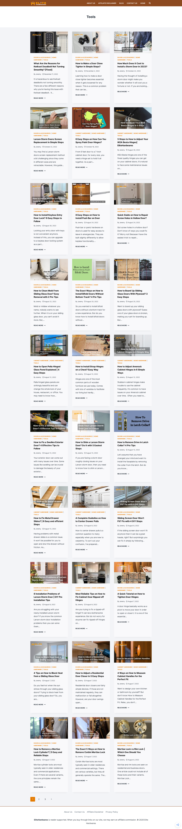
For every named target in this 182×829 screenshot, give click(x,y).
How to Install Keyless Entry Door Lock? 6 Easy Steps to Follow (48, 218)
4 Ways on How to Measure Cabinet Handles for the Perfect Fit (131, 676)
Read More (40, 98)
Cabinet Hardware (83, 133)
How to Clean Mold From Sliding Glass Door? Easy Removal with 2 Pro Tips (46, 293)
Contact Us (132, 3)
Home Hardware (98, 133)
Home (142, 3)
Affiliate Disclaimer (107, 3)
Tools (45, 60)
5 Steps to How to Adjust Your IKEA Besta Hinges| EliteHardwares (132, 142)
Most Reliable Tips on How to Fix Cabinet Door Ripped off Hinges (90, 597)
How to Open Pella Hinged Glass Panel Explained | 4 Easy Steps (47, 369)
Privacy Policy (112, 812)
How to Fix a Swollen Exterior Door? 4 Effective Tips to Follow (48, 445)
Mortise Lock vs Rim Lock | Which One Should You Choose (131, 752)
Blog (121, 3)
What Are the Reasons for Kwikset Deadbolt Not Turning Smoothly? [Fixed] (49, 66)
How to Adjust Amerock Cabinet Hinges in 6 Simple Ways (131, 369)
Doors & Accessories (42, 57)
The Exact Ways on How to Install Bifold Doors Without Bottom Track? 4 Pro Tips (90, 293)
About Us (91, 3)
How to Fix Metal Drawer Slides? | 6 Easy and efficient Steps (48, 521)
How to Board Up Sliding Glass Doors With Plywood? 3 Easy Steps (132, 293)
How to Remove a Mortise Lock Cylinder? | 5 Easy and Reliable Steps (48, 752)
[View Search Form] (150, 3)
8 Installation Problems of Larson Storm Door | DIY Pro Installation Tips (48, 597)
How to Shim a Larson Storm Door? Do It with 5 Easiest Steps (90, 445)
